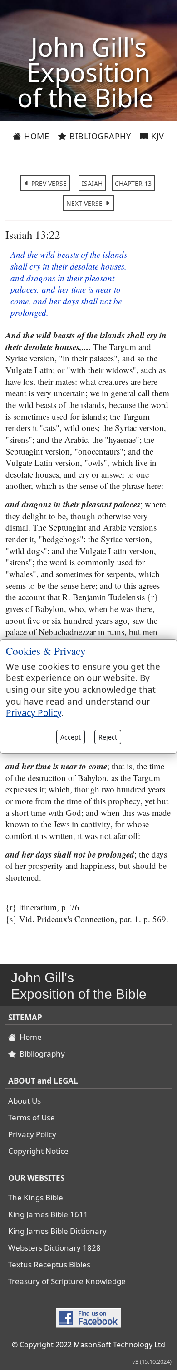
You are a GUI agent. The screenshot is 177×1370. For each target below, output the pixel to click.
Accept (70, 737)
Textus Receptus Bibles (49, 1264)
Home (35, 136)
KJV (156, 136)
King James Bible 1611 (48, 1214)
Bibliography (99, 136)
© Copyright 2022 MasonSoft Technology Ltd (88, 1345)
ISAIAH (92, 183)
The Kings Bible (35, 1197)
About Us (24, 1100)
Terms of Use (31, 1117)
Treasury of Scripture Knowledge (67, 1281)
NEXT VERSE (85, 203)
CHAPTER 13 (133, 183)
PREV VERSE (48, 183)
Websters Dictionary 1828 (54, 1247)
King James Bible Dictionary (57, 1231)
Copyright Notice (38, 1151)
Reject (107, 737)
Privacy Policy (32, 1134)
